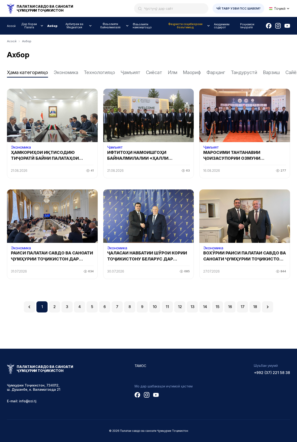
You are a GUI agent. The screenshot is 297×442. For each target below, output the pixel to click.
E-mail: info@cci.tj (21, 401)
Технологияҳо (99, 72)
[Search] (140, 8)
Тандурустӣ (244, 72)
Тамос (140, 366)
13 (192, 306)
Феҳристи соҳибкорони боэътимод (185, 25)
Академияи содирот (221, 26)
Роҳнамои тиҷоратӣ (247, 26)
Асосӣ (11, 26)
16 (230, 306)
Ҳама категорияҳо (27, 72)
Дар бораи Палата (29, 25)
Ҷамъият (130, 72)
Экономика (66, 72)
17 (243, 306)
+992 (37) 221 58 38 (272, 372)
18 (255, 306)
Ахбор (52, 26)
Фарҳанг (216, 72)
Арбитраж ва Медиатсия (74, 25)
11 (167, 306)
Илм (172, 72)
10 (155, 306)
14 (205, 306)
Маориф (192, 72)
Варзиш (271, 72)
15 (218, 306)
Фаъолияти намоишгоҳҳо (142, 26)
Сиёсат (154, 72)
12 (180, 306)
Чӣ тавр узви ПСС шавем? (238, 8)
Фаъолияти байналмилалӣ (110, 25)
